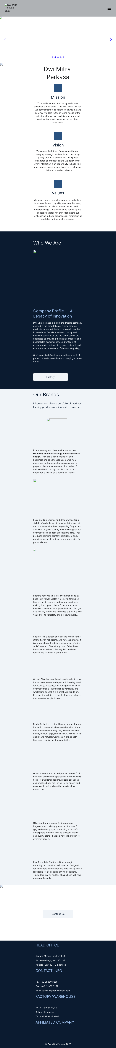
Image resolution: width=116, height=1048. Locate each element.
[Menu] (109, 8)
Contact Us (58, 913)
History (50, 377)
